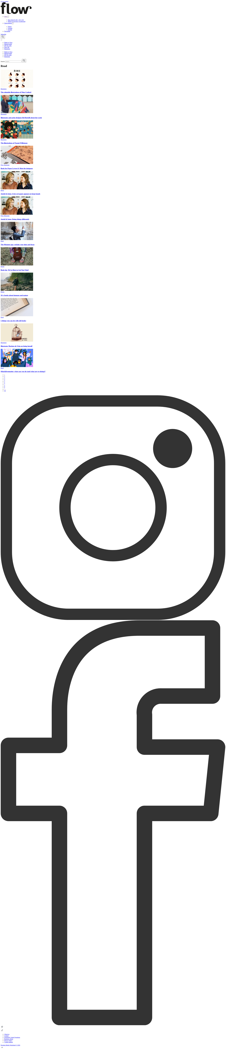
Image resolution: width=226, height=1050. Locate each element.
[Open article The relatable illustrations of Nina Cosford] (17, 87)
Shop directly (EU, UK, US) (16, 20)
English (10, 29)
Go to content (4, 1)
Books (2, 266)
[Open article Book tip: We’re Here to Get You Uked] (17, 265)
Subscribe (3, 34)
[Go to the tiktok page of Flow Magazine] (2, 1031)
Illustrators (4, 89)
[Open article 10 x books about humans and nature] (17, 290)
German (10, 28)
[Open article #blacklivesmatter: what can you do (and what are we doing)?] (17, 366)
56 (5, 391)
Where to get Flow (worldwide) (16, 21)
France (10, 26)
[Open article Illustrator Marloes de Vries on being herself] (17, 341)
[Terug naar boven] (2, 1048)
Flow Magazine (5, 165)
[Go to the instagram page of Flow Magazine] (113, 619)
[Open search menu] (3, 37)
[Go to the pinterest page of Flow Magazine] (2, 1028)
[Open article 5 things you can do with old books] (17, 316)
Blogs (2, 190)
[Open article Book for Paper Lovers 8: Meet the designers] (17, 163)
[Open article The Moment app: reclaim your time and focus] (17, 239)
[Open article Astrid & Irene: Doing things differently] (17, 214)
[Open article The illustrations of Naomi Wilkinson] (17, 138)
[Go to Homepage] (16, 13)
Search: (3, 61)
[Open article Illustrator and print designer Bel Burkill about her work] (17, 112)
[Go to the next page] (2, 394)
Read (2, 241)
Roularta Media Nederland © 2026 (10, 1045)
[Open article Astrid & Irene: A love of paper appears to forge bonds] (17, 189)
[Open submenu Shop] (8, 17)
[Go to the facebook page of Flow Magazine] (113, 1024)
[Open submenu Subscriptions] (13, 23)
